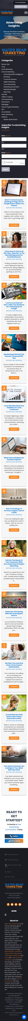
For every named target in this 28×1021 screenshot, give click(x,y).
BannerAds (18, 953)
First (3, 142)
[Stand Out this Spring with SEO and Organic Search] (14, 608)
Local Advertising (9, 84)
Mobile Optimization (10, 119)
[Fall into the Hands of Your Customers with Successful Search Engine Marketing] (14, 556)
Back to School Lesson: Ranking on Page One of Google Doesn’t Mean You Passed (14, 203)
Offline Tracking (7, 97)
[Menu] (6, 914)
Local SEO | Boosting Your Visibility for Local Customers (14, 408)
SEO (3, 109)
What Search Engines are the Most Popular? (14, 459)
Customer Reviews (10, 79)
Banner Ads (5, 64)
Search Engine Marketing (10, 107)
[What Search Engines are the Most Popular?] (14, 454)
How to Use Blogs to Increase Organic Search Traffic (14, 511)
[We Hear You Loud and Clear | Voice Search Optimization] (14, 659)
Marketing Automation (11, 87)
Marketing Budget (10, 89)
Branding (7, 77)
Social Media (6, 112)
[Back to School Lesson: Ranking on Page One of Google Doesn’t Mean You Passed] (14, 196)
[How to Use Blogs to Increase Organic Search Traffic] (14, 505)
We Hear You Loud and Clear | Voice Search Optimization (14, 665)
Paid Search (6, 102)
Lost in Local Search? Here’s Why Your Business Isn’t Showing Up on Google (14, 306)
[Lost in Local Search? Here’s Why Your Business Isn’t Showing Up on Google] (14, 299)
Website (4, 117)
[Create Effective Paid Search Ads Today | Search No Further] (14, 711)
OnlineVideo (8, 955)
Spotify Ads (16, 955)
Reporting (7, 92)
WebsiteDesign (9, 951)
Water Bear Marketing (15, 208)
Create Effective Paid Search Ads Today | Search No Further (14, 717)
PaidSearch (18, 951)
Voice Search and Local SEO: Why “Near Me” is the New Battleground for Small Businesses (14, 254)
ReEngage (5, 104)
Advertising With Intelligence (13, 74)
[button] (14, 225)
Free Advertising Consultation (13, 827)
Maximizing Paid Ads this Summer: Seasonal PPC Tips (14, 356)
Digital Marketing (9, 82)
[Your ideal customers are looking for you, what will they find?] (14, 762)
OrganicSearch (9, 953)
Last (3, 149)
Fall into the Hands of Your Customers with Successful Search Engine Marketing (14, 563)
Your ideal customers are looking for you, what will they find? (14, 768)
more (6, 958)
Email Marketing (7, 69)
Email (6, 152)
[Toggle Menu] (26, 12)
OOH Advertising (7, 99)
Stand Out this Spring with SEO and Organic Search (14, 614)
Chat (3, 67)
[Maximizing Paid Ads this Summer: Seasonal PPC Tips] (14, 350)
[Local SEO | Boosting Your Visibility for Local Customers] (14, 402)
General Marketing (8, 72)
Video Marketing (7, 114)
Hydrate (4, 94)
